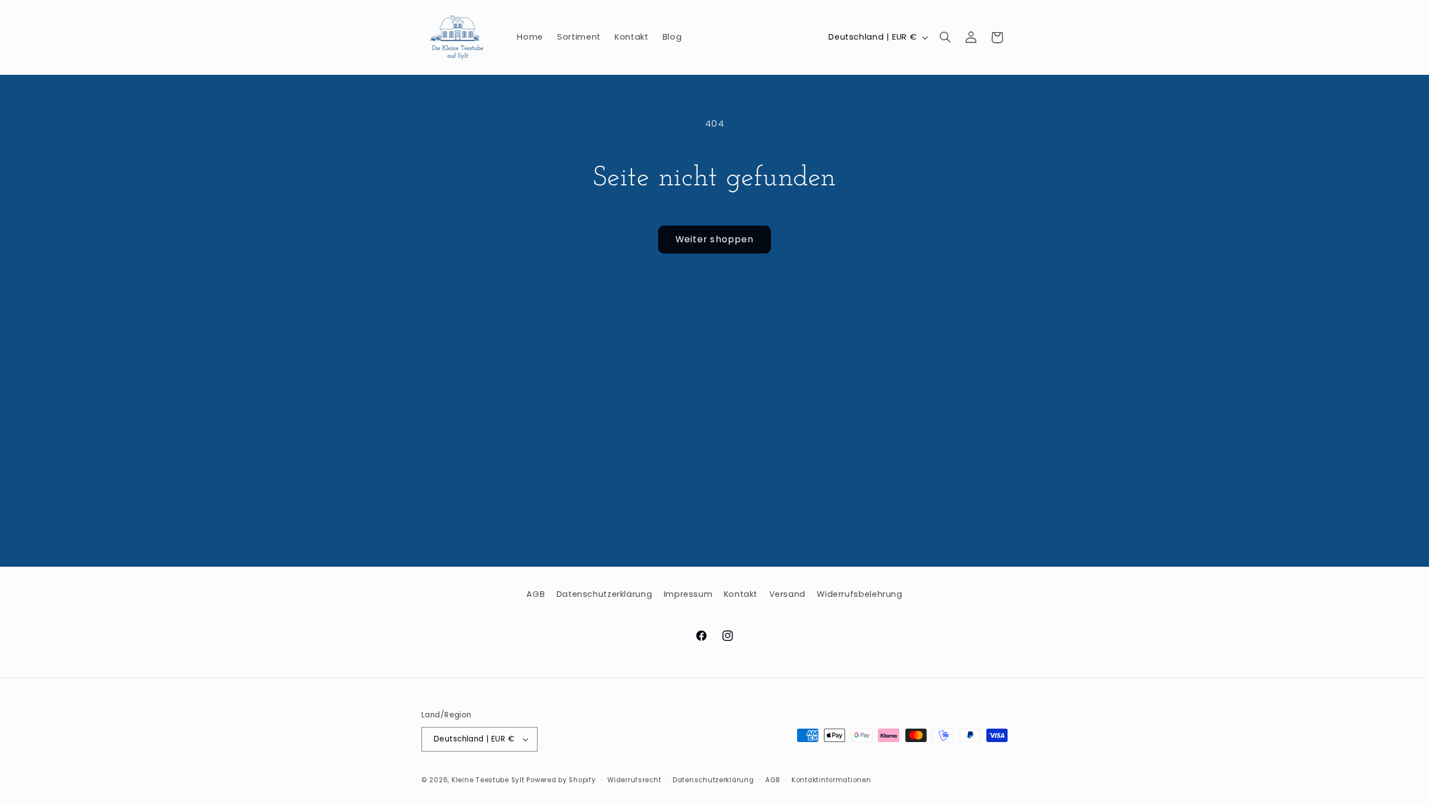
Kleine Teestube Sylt (488, 780)
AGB (535, 594)
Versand (787, 594)
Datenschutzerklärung (605, 594)
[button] (945, 37)
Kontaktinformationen (831, 780)
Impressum (688, 594)
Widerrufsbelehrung (859, 594)
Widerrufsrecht (634, 780)
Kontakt (740, 594)
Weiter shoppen (714, 239)
